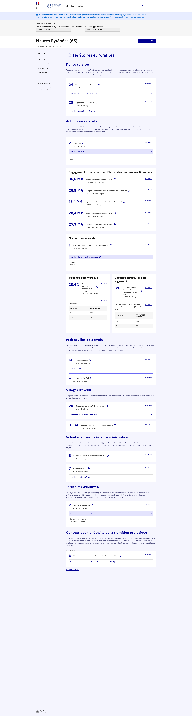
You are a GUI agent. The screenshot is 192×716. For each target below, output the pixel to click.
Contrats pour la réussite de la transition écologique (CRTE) (92, 562)
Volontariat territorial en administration (45, 78)
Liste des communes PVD (79, 368)
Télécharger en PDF (147, 41)
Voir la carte (70, 550)
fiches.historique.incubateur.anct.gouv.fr (95, 17)
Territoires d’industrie (44, 83)
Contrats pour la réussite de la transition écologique (46, 89)
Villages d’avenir (42, 73)
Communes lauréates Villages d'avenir (84, 414)
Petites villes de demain (44, 68)
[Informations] (99, 85)
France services (42, 59)
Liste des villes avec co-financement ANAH (86, 257)
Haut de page (74, 569)
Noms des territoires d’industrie (82, 514)
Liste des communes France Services (83, 93)
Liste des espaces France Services (82, 111)
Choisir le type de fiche (94, 26)
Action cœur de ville (43, 64)
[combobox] (37, 29)
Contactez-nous (149, 6)
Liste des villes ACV (77, 151)
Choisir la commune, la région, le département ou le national (59, 26)
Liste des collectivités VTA (80, 477)
